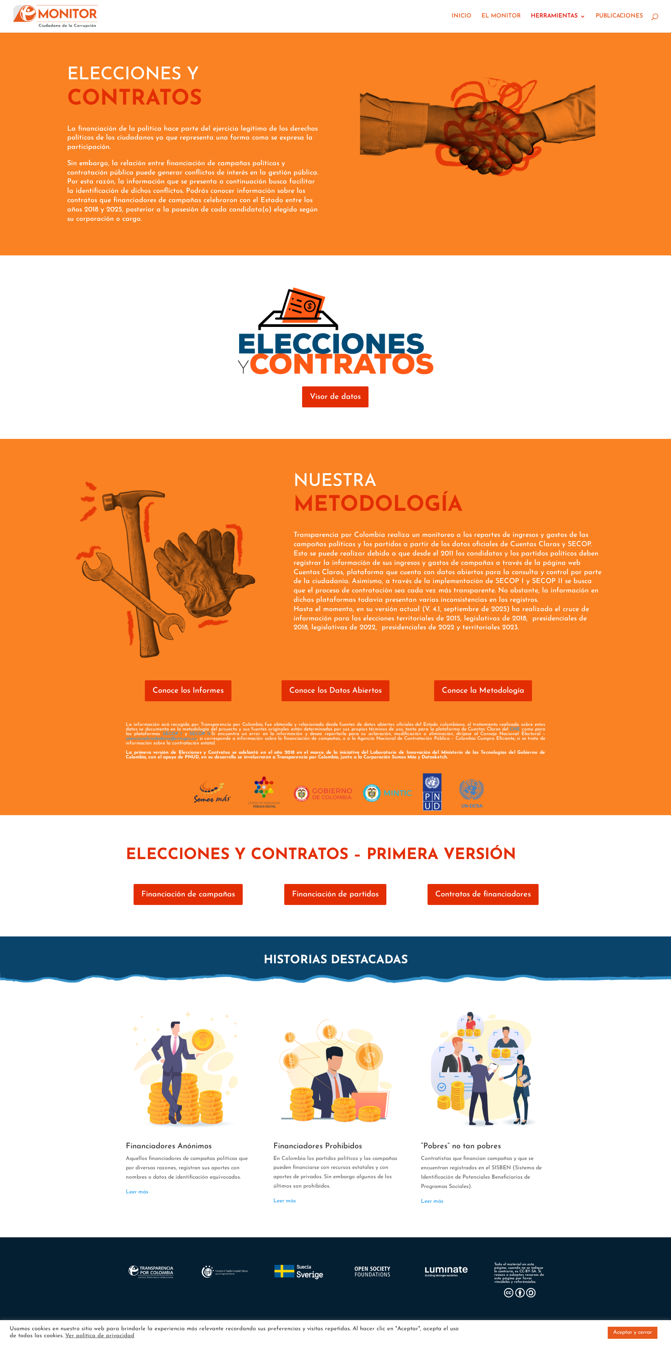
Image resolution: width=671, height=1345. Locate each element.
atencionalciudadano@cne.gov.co (161, 738)
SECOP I (174, 734)
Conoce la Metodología (483, 691)
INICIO (461, 16)
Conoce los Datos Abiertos (335, 691)
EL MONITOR (501, 16)
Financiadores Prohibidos (317, 1146)
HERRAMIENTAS (554, 16)
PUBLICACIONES (619, 16)
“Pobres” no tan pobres (461, 1146)
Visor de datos (335, 397)
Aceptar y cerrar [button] (632, 1332)
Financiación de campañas (188, 894)
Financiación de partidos (335, 894)
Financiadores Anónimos (169, 1146)
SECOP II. (200, 734)
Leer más (137, 1192)
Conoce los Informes (188, 691)
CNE (516, 729)
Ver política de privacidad (99, 1336)
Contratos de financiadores (483, 894)
